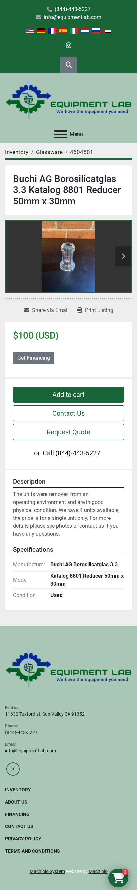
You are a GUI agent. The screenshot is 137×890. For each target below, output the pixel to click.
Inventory (18, 789)
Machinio (98, 871)
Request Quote (68, 432)
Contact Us (68, 413)
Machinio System (47, 871)
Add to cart (68, 395)
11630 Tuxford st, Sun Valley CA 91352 (45, 714)
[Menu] (60, 134)
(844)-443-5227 (73, 9)
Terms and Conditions (32, 851)
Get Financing (33, 358)
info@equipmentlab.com (72, 17)
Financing (17, 814)
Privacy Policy (23, 838)
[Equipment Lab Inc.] (68, 666)
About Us (16, 802)
